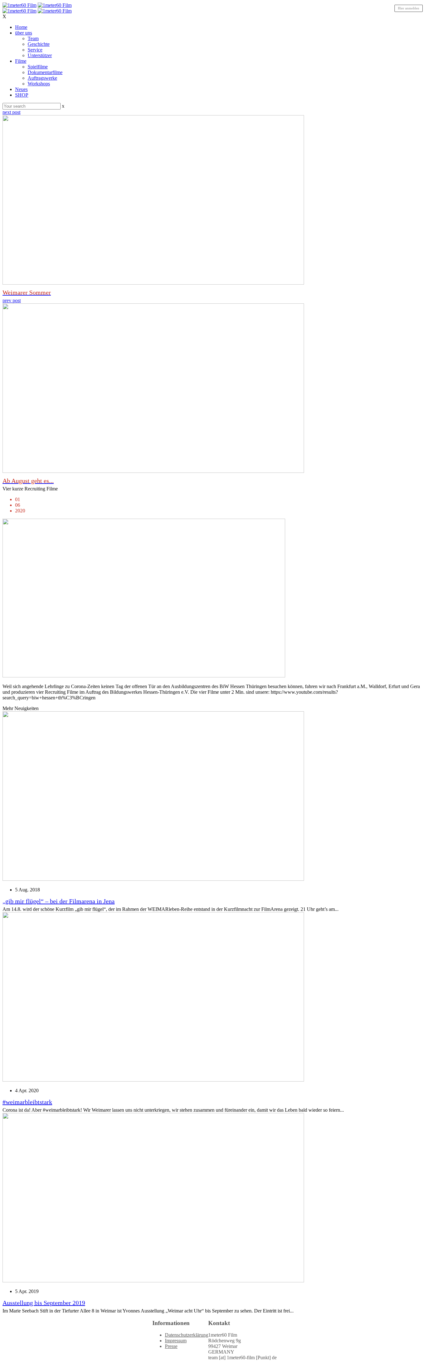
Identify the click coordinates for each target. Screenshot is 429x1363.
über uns (23, 32)
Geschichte (39, 44)
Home (21, 27)
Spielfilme (38, 66)
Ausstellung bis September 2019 (44, 1302)
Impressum (176, 1340)
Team (33, 38)
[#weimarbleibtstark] (153, 1079)
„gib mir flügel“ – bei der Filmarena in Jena (59, 901)
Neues (21, 89)
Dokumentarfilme (45, 72)
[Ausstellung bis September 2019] (153, 1280)
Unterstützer (40, 55)
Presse (171, 1346)
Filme (20, 61)
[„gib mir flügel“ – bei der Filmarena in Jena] (153, 879)
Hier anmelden (408, 8)
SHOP (21, 95)
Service (35, 49)
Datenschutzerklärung (186, 1335)
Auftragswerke (42, 78)
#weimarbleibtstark (27, 1101)
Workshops (39, 83)
